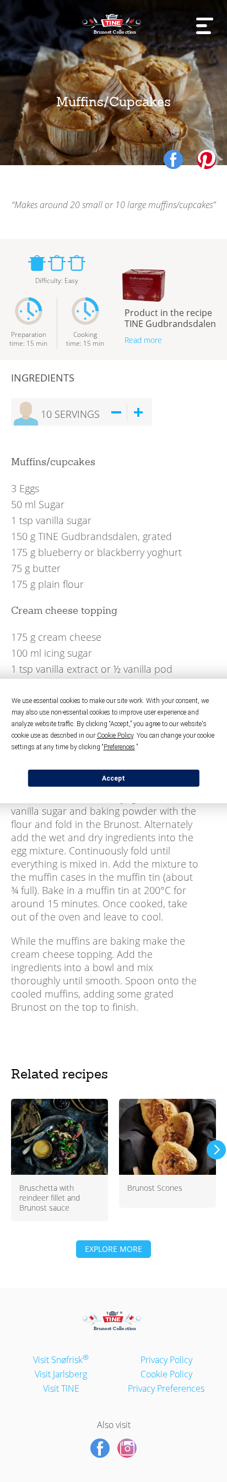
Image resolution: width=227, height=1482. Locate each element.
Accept (113, 778)
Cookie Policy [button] (115, 735)
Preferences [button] (119, 747)
